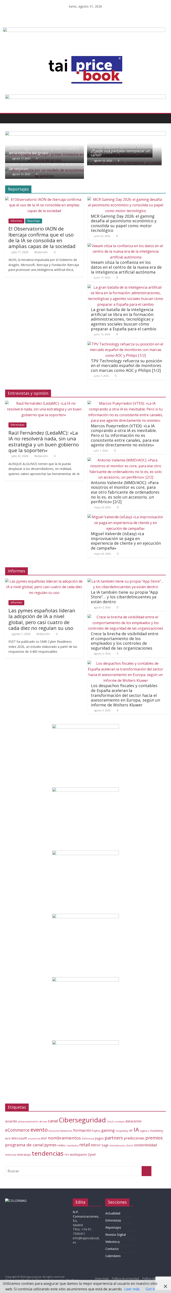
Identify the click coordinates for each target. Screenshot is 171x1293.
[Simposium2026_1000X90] (85, 97)
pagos (99, 1138)
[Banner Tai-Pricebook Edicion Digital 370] (84, 30)
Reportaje (33, 221)
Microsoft (19, 1138)
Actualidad (112, 1213)
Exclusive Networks (60, 1130)
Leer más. (132, 1289)
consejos (119, 1121)
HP (131, 1131)
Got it (150, 1289)
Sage (105, 1145)
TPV (66, 1154)
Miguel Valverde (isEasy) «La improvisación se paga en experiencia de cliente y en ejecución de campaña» (126, 541)
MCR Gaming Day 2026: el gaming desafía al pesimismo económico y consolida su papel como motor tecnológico (124, 223)
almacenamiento (28, 1121)
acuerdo (11, 1121)
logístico (144, 1130)
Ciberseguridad (82, 1120)
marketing (156, 1131)
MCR (7, 1138)
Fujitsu (96, 1131)
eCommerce (17, 1130)
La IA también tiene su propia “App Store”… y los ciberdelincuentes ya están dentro (124, 596)
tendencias (47, 1153)
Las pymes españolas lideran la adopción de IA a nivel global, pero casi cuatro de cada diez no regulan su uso (41, 619)
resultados (72, 1145)
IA (136, 1129)
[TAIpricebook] (15, 1200)
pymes (50, 1144)
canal (53, 1120)
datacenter (133, 1121)
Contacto (112, 1249)
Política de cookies (154, 1278)
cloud (110, 1121)
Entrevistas (17, 425)
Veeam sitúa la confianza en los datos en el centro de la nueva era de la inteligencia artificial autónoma (126, 267)
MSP (44, 1138)
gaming (108, 1130)
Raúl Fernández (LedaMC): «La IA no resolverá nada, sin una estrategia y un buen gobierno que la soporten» (43, 441)
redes (61, 1145)
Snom (129, 1145)
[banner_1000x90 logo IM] (85, 133)
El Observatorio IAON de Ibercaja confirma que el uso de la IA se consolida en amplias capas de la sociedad (41, 237)
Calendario (113, 1256)
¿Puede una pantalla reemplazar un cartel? (120, 153)
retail (84, 1145)
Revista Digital (115, 1234)
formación (82, 1130)
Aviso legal (102, 1278)
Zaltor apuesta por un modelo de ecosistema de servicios (46, 166)
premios (154, 1138)
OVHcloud (88, 1138)
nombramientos (64, 1138)
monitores (34, 1138)
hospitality (122, 1130)
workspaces (78, 1154)
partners (114, 1138)
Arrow (43, 1121)
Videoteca (112, 1242)
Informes (16, 221)
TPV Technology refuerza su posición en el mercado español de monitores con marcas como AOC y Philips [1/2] (126, 365)
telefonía (10, 1154)
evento (39, 1129)
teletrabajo (24, 1154)
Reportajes (113, 1227)
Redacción (41, 252)
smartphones (117, 1145)
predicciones (134, 1138)
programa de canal (24, 1145)
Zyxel (92, 1154)
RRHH (96, 1145)
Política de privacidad (125, 1278)
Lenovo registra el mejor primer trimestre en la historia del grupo (44, 150)
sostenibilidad (145, 1145)
